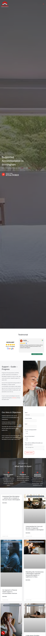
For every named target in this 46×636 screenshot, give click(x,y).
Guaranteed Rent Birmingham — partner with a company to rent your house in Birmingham (11, 498)
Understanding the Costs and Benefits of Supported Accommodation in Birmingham (35, 528)
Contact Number (28, 418)
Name (26, 412)
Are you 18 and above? (29, 436)
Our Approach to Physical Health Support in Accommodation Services (9, 591)
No (27, 433)
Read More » (4, 596)
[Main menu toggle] (43, 4)
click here (14, 397)
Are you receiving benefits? (30, 429)
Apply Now (29, 452)
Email (26, 424)
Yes (27, 431)
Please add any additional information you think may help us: (34, 443)
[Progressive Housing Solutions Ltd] (4, 4)
